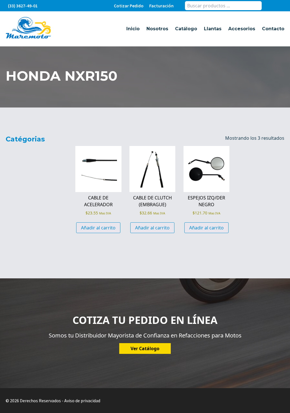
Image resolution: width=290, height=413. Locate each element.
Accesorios (241, 28)
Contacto (273, 28)
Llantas (212, 28)
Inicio (133, 28)
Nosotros (157, 28)
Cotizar (129, 5)
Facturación (161, 5)
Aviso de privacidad (82, 400)
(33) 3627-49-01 (23, 5)
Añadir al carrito (98, 228)
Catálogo (186, 28)
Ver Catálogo (145, 348)
